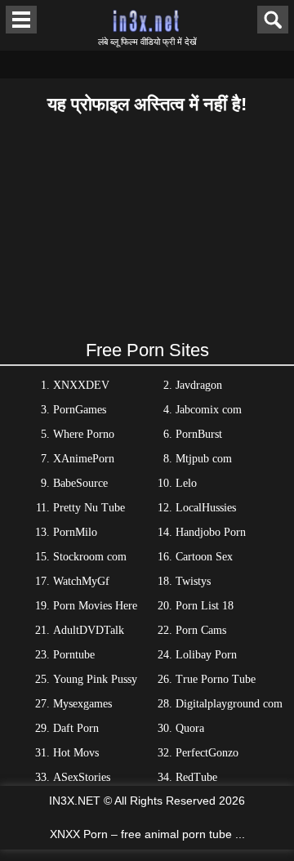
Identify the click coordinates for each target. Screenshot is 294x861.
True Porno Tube (216, 679)
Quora (190, 728)
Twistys (193, 581)
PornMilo (75, 532)
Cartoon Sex (204, 557)
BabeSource (80, 483)
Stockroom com (90, 557)
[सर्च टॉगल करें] (272, 19)
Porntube (74, 655)
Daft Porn (76, 728)
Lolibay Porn (206, 655)
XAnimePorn (83, 459)
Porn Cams (201, 630)
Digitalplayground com (229, 704)
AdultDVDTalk (88, 630)
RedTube (196, 777)
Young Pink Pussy (95, 679)
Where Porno (83, 434)
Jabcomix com (209, 410)
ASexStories (81, 777)
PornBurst (199, 434)
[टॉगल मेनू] (21, 19)
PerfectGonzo (207, 753)
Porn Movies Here (95, 606)
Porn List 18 (205, 606)
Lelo (186, 483)
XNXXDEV (81, 385)
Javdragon (199, 385)
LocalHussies (206, 508)
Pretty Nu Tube (89, 508)
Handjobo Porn (211, 532)
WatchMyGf (81, 581)
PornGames (79, 410)
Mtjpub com (204, 459)
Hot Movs (76, 753)
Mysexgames (82, 704)
